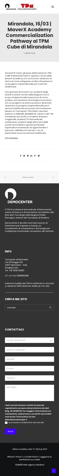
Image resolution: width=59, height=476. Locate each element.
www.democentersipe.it (16, 419)
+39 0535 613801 (16, 270)
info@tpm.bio (11, 267)
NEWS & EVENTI (28, 177)
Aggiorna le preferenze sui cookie (35, 458)
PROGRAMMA (11, 138)
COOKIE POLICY (31, 456)
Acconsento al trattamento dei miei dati (26, 422)
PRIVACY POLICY (15, 456)
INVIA (10, 431)
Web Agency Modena (33, 464)
